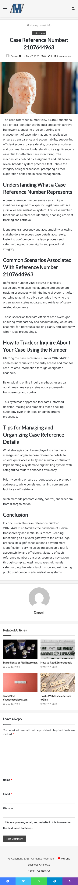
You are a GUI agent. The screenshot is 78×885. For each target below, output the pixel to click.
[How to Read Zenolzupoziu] (58, 649)
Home (33, 25)
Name (7, 779)
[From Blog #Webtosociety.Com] (20, 682)
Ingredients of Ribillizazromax (20, 662)
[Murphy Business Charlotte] (17, 8)
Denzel (14, 56)
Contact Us (44, 870)
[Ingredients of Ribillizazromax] (20, 649)
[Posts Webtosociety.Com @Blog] (58, 682)
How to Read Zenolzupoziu (56, 662)
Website (8, 808)
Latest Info (45, 25)
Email (7, 793)
